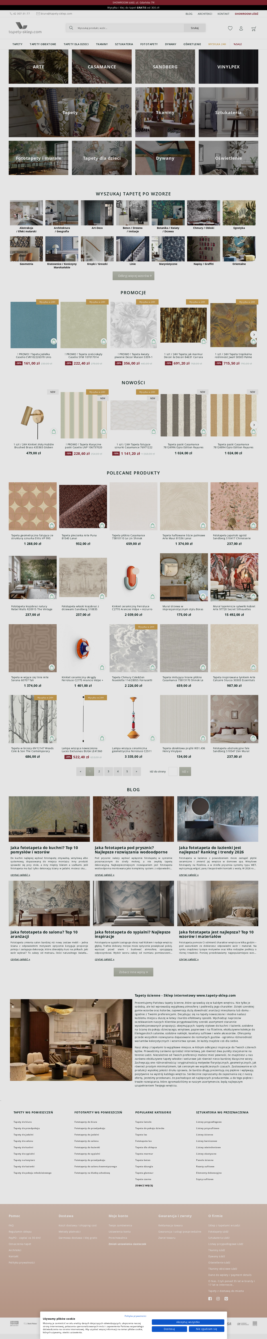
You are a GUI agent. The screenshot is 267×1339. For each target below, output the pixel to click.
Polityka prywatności (135, 1316)
